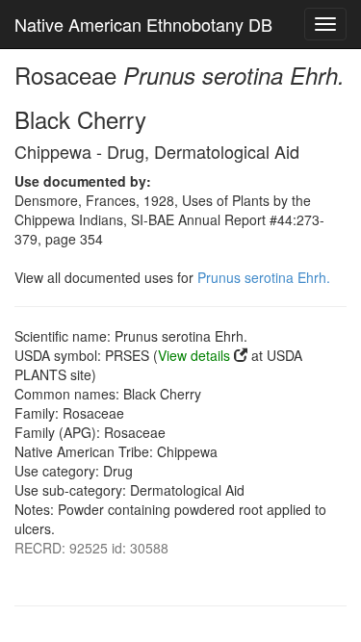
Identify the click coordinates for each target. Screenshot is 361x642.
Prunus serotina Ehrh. (263, 277)
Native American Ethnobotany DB (143, 24)
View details (194, 355)
